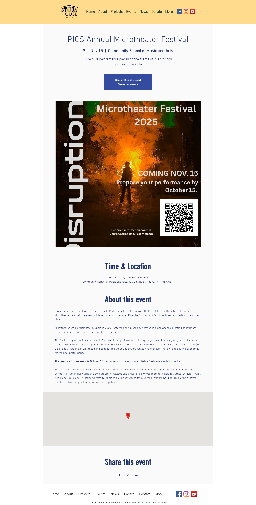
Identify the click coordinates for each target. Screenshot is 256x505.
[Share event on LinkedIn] (136, 475)
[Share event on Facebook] (119, 475)
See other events (128, 84)
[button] (117, 11)
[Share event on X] (128, 475)
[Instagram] (186, 11)
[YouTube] (192, 11)
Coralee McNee (143, 502)
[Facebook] (179, 11)
